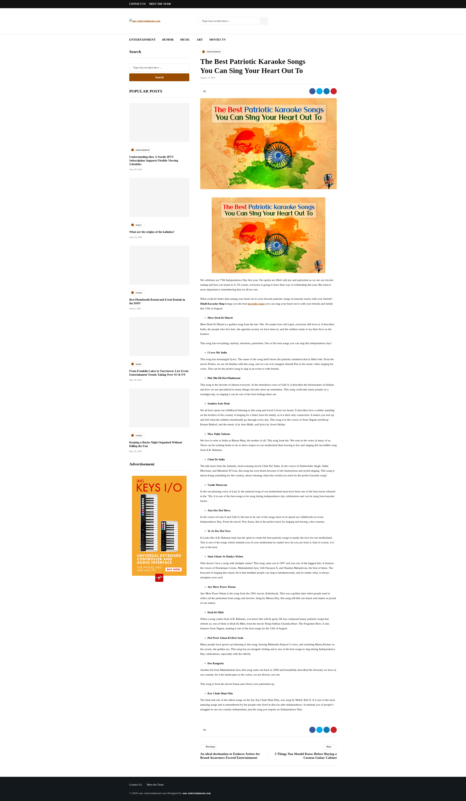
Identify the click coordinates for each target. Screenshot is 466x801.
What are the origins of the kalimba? (151, 231)
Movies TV (217, 39)
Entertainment (142, 39)
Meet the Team (160, 4)
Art (200, 39)
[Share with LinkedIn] (326, 91)
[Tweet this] (319, 91)
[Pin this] (334, 91)
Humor (168, 39)
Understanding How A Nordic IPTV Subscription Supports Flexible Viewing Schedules (153, 160)
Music (185, 39)
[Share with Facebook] (312, 91)
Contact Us (137, 4)
